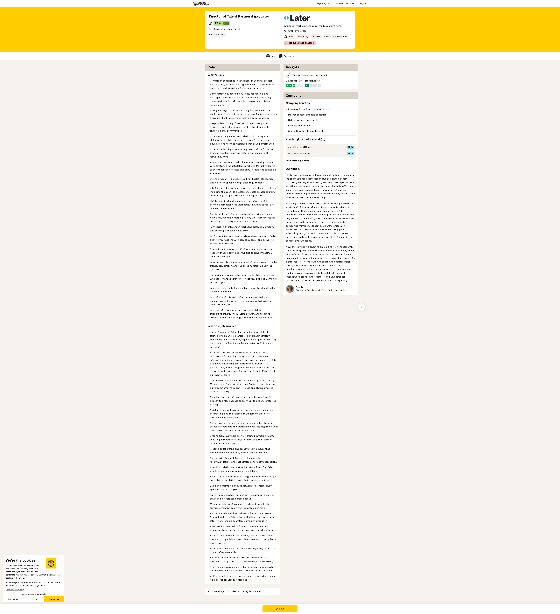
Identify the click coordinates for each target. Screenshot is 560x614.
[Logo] (201, 4)
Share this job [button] (218, 591)
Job (273, 56)
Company (289, 56)
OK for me (54, 599)
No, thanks (13, 599)
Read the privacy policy (15, 590)
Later (265, 16)
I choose (33, 599)
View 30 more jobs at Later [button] (246, 591)
